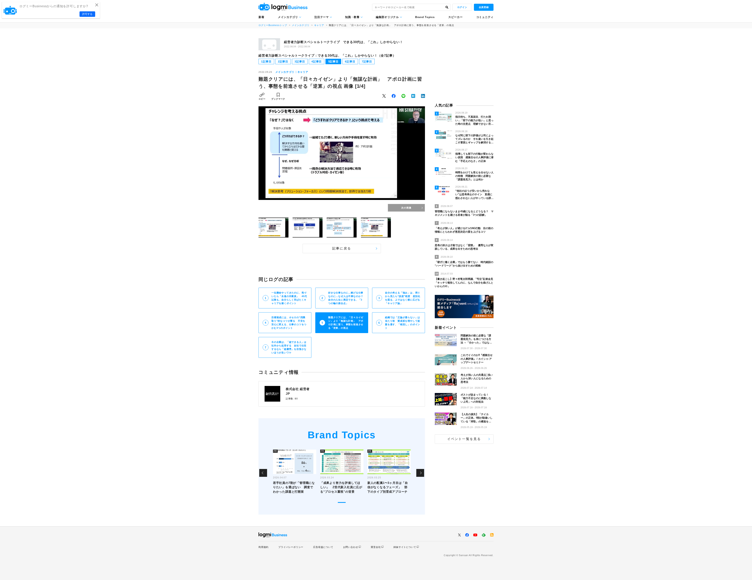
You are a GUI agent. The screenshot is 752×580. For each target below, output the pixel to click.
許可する (87, 14)
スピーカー (455, 17)
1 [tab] (342, 502)
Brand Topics (425, 17)
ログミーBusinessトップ (272, 25)
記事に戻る (341, 248)
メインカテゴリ (288, 17)
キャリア (319, 25)
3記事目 (300, 61)
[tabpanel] (294, 473)
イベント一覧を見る (464, 439)
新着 (261, 17)
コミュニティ (485, 17)
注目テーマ (321, 17)
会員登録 (484, 7)
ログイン (462, 7)
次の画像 (406, 207)
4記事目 (316, 61)
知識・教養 (352, 17)
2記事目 (283, 61)
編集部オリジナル (387, 17)
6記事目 (350, 61)
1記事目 (266, 61)
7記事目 (367, 61)
